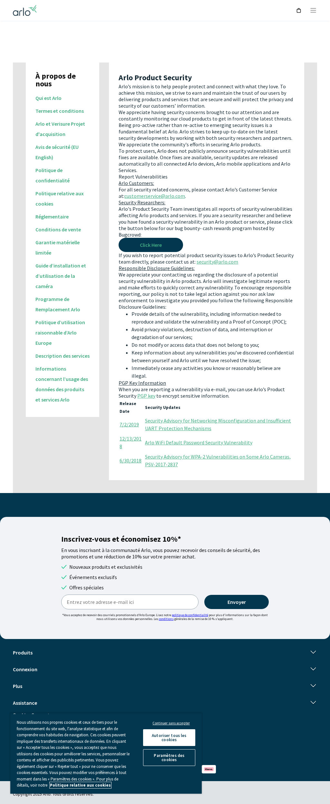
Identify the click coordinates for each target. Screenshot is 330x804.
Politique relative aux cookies (80, 785)
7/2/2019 (129, 424)
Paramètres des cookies (169, 757)
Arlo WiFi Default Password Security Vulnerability (198, 442)
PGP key (146, 395)
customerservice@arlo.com (154, 196)
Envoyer (237, 602)
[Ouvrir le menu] (313, 10)
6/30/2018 (130, 460)
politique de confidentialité (190, 615)
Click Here (151, 245)
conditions (166, 619)
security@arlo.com (217, 261)
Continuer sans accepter (171, 723)
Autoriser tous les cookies (169, 737)
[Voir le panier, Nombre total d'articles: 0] (299, 10)
